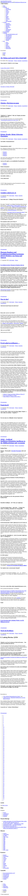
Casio (4, 860)
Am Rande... (5, 877)
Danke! (4, 885)
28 (3, 748)
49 (3, 773)
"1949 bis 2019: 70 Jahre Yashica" (14, 205)
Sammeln (19, 60)
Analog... (5, 833)
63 (3, 789)
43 (3, 766)
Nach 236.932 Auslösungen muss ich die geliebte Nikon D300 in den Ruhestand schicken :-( (14, 828)
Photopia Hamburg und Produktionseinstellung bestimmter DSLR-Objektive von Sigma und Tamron (12, 254)
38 (3, 760)
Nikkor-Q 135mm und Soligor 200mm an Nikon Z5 (14, 394)
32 (3, 753)
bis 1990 (5, 835)
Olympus (5, 865)
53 (3, 777)
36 (3, 757)
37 (3, 759)
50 (3, 774)
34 (3, 755)
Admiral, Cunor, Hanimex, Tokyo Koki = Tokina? (12, 323)
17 (3, 735)
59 (3, 784)
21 (3, 740)
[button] (5, 7)
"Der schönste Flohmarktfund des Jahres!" (12, 696)
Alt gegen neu (6, 875)
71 (3, 799)
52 (3, 776)
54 (3, 779)
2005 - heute (5, 849)
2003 (4, 847)
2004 (4, 848)
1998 (4, 841)
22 (3, 741)
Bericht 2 (5, 153)
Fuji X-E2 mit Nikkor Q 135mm (9, 395)
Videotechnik (6, 834)
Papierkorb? (5, 405)
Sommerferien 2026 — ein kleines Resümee (12, 824)
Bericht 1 (5, 151)
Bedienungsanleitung (12, 210)
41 (3, 763)
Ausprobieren (24, 60)
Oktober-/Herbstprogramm (10, 103)
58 (3, 783)
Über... (4, 884)
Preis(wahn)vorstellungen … (10, 343)
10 (3, 727)
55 (3, 780)
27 (3, 747)
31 (3, 751)
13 (3, 730)
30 (3, 750)
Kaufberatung (6, 876)
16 (3, 734)
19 (3, 737)
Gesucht (5, 858)
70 (3, 797)
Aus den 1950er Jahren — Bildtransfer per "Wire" (13, 823)
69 (3, 796)
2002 (4, 846)
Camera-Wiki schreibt (5, 68)
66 (3, 793)
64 (3, 790)
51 (3, 775)
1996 (4, 839)
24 (3, 743)
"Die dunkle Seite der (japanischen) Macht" (16, 212)
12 (3, 729)
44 (3, 767)
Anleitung (19, 597)
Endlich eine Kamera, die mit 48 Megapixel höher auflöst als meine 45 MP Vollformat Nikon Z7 (15, 822)
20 (3, 738)
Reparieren (5, 815)
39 (3, 761)
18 (3, 736)
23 (3, 742)
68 (3, 795)
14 (3, 731)
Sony (4, 866)
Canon (4, 859)
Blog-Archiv (5, 805)
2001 (4, 845)
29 (3, 749)
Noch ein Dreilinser (7, 630)
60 (3, 786)
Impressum (5, 886)
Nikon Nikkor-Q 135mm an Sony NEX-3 (11, 396)
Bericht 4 (5, 155)
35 (3, 756)
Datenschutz (5, 887)
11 (3, 728)
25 (3, 744)
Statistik (4, 878)
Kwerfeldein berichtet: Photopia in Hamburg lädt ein (12, 265)
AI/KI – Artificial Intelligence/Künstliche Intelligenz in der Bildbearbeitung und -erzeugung (13, 441)
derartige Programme (16, 450)
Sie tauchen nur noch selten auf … (10, 826)
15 (3, 733)
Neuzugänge (5, 856)
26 (3, 746)
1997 (4, 840)
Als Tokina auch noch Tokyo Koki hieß (13, 58)
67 (3, 794)
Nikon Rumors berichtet (5, 289)
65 (3, 792)
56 (3, 781)
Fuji (4, 862)
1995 (4, 838)
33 (3, 754)
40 (3, 762)
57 (3, 782)
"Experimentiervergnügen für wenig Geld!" (9, 120)
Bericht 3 (5, 154)
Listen (4, 857)
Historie (4, 855)
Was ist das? (5, 299)
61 (3, 787)
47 (3, 770)
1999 (4, 842)
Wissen (15, 60)
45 (3, 768)
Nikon (4, 864)
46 (3, 769)
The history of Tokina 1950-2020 (7, 86)
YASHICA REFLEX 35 (8, 193)
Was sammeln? (6, 874)
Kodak (4, 863)
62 (3, 788)
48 (3, 771)
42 (3, 764)
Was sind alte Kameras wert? (9, 873)
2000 (4, 844)
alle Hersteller (6, 868)
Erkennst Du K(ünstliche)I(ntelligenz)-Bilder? (17, 565)
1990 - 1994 (5, 836)
